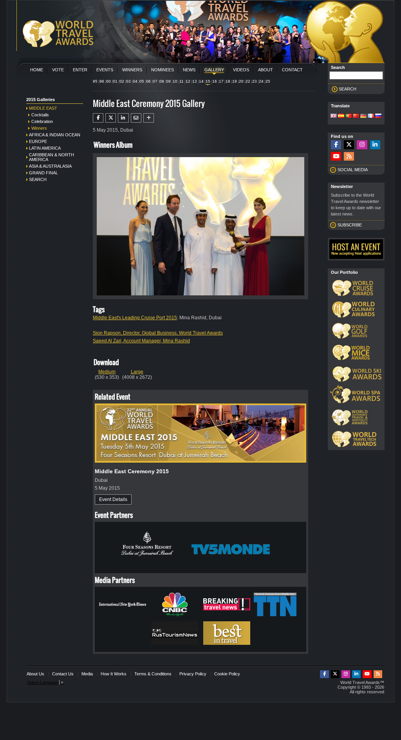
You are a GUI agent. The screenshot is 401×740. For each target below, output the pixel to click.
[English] (334, 116)
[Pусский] (378, 116)
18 (228, 81)
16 (214, 81)
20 (241, 81)
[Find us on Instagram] (362, 144)
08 (161, 81)
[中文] (356, 116)
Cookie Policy (227, 673)
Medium (107, 372)
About (265, 69)
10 (175, 81)
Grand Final (43, 172)
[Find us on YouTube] (336, 156)
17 (221, 81)
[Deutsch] (363, 116)
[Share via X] (111, 118)
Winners (132, 69)
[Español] (341, 116)
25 (268, 81)
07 (155, 81)
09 (168, 81)
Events (104, 69)
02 (121, 81)
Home (36, 69)
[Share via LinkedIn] (123, 118)
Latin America (45, 148)
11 (181, 81)
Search (38, 179)
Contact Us (63, 673)
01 (115, 81)
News (189, 69)
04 (135, 81)
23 (254, 81)
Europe (38, 141)
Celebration (42, 121)
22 (248, 81)
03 (128, 81)
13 (194, 81)
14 (201, 81)
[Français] (371, 116)
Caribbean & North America (51, 157)
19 (234, 81)
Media (87, 673)
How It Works (113, 673)
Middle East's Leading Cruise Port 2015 (135, 317)
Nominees (162, 69)
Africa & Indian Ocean (54, 134)
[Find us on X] (349, 144)
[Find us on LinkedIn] (375, 144)
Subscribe (350, 225)
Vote (58, 69)
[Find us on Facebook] (336, 144)
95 (95, 81)
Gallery (214, 69)
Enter (80, 69)
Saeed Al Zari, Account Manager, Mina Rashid (141, 341)
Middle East (43, 108)
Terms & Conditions (153, 673)
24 (261, 81)
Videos (241, 69)
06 (148, 81)
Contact (292, 69)
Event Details (113, 499)
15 (208, 81)
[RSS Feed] (349, 156)
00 (108, 81)
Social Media (353, 169)
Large (137, 372)
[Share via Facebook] (98, 118)
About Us (35, 673)
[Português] (348, 116)
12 (188, 81)
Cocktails (40, 114)
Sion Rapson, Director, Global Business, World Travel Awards (158, 333)
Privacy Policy (192, 673)
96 (101, 81)
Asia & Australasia (50, 166)
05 (141, 81)
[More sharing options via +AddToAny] (149, 118)
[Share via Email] (136, 118)
